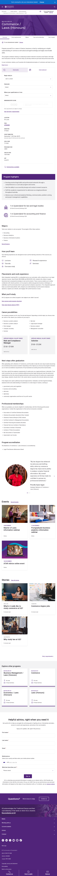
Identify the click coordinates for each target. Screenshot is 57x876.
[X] (10, 840)
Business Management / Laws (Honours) (15, 677)
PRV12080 (8, 858)
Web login (4, 845)
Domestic (16, 70)
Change (42, 2)
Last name (8, 740)
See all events (14, 502)
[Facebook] (3, 840)
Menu (2, 7)
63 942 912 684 (8, 853)
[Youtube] (13, 840)
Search (55, 2)
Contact (4, 834)
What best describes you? (12, 767)
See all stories (15, 580)
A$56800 (7, 125)
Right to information (6, 869)
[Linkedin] (6, 840)
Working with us (6, 822)
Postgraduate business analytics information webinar (42, 522)
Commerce (42, 677)
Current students (6, 826)
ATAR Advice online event (15, 555)
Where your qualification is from (13, 92)
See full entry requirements (11, 111)
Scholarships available (13, 167)
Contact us (44, 799)
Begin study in (8, 75)
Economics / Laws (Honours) (15, 697)
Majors (27, 37)
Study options (14, 11)
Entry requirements (16, 37)
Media (3, 819)
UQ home (4, 11)
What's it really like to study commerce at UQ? (15, 599)
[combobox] (28, 87)
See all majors (6, 244)
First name (8, 732)
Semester (7, 84)
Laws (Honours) (42, 697)
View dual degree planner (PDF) (10, 305)
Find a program (22, 11)
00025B (8, 856)
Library (4, 830)
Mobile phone (6, 756)
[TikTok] (21, 840)
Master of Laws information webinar (15, 522)
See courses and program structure (12, 301)
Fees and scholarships (38, 37)
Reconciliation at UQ (9, 813)
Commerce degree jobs (42, 599)
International (42, 70)
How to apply (52, 37)
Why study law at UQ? (15, 631)
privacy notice (51, 784)
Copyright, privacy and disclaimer (10, 863)
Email (6, 748)
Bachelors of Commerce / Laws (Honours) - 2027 (15, 13)
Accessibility (5, 866)
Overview (5, 37)
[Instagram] (17, 840)
